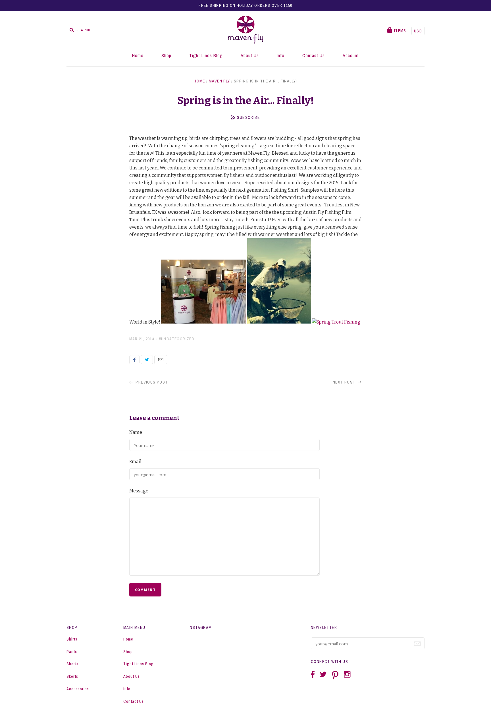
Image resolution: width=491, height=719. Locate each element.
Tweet (147, 359)
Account (351, 55)
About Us (250, 55)
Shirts (71, 639)
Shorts (72, 663)
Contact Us (313, 55)
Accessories (77, 688)
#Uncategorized (177, 338)
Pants (71, 651)
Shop (166, 55)
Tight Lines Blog (206, 55)
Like (134, 359)
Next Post (345, 382)
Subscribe (248, 117)
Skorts (72, 676)
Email (160, 359)
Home (137, 55)
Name (135, 432)
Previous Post (151, 382)
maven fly (219, 81)
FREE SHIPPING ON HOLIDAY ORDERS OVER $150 (245, 5)
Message (138, 491)
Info (280, 55)
